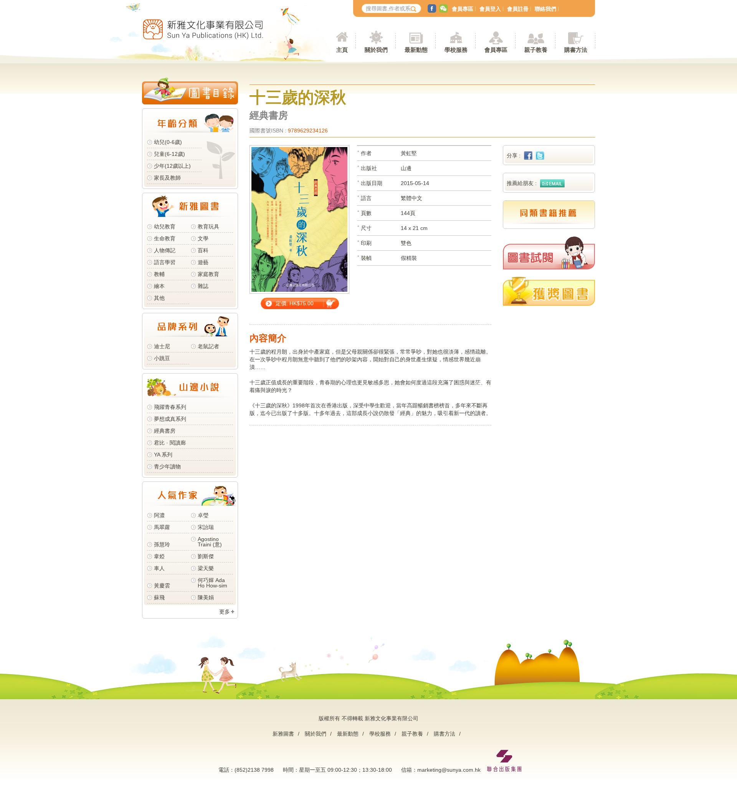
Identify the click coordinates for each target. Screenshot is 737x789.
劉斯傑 (206, 556)
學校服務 (456, 49)
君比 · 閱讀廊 (170, 443)
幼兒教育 (164, 226)
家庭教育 (208, 274)
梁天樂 (206, 568)
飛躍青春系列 (170, 407)
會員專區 (462, 9)
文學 (203, 238)
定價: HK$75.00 (295, 303)
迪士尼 (162, 346)
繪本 (159, 286)
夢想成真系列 (170, 419)
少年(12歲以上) (172, 166)
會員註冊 (518, 9)
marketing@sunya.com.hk (449, 770)
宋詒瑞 (206, 527)
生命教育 (164, 238)
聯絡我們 (545, 9)
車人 (159, 568)
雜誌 (203, 286)
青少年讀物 (167, 466)
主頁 (342, 49)
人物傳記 (164, 250)
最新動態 (348, 734)
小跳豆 (162, 358)
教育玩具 (208, 226)
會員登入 (490, 9)
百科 (203, 250)
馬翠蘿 (162, 527)
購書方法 (444, 734)
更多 (224, 611)
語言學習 (164, 262)
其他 (159, 298)
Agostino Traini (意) (210, 542)
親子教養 (412, 734)
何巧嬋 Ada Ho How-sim (212, 583)
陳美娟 (206, 597)
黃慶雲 (162, 585)
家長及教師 (167, 178)
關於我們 (315, 734)
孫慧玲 (162, 544)
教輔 (159, 274)
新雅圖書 (283, 734)
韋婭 (159, 556)
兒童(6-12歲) (171, 154)
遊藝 (203, 262)
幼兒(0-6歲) (168, 142)
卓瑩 (203, 515)
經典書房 (164, 431)
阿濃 (159, 515)
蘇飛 (159, 597)
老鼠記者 (208, 346)
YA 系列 (163, 455)
